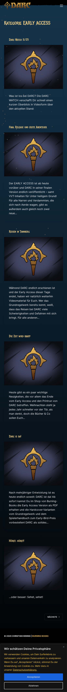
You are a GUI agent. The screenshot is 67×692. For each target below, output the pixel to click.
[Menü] (61, 5)
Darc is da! (15, 436)
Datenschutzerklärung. (25, 669)
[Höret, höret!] (33, 568)
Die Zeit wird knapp (19, 336)
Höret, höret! (16, 541)
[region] (33, 668)
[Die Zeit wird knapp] (33, 363)
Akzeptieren (33, 677)
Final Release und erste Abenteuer (28, 127)
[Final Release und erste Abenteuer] (33, 154)
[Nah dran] (64, 647)
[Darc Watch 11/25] (33, 67)
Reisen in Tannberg (19, 231)
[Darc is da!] (33, 464)
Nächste (52, 617)
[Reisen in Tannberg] (33, 259)
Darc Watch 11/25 (19, 40)
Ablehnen (33, 685)
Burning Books (40, 636)
